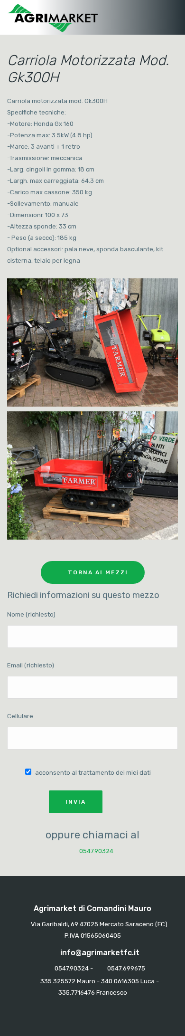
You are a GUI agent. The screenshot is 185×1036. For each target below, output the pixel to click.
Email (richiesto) (30, 665)
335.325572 (57, 981)
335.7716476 (76, 992)
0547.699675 (126, 968)
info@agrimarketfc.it (99, 952)
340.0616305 (120, 981)
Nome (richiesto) (31, 614)
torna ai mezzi (98, 572)
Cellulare (20, 716)
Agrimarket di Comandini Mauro (92, 908)
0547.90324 (95, 851)
